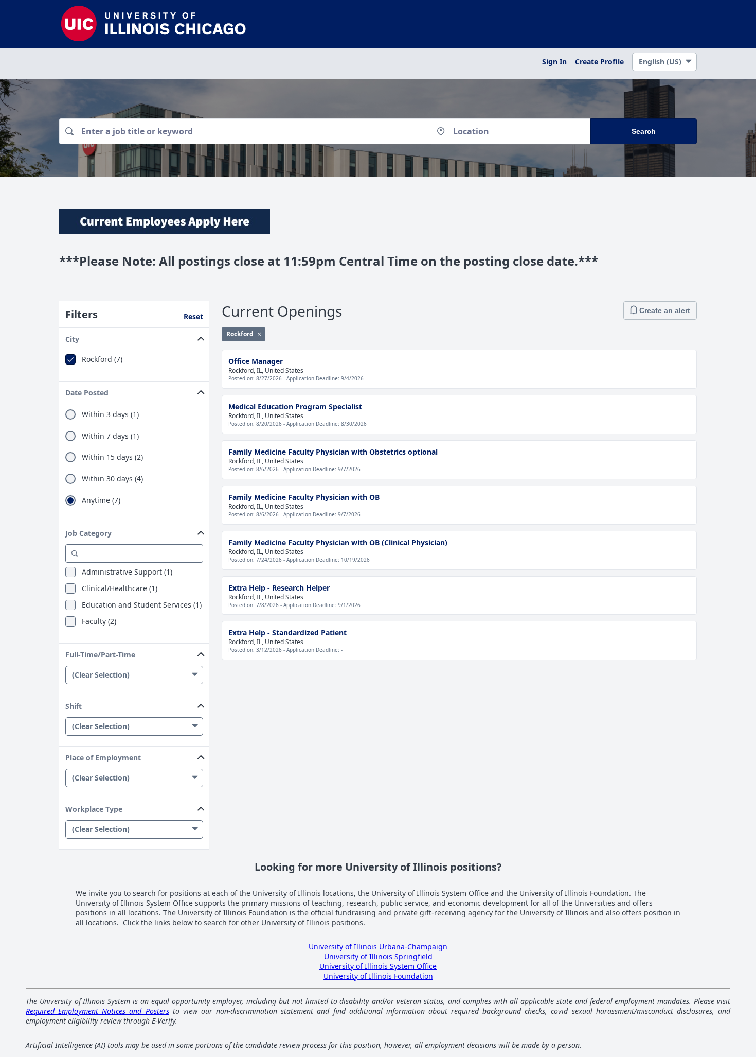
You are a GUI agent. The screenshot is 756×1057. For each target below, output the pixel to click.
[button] (134, 337)
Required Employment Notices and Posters (97, 1011)
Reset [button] (193, 316)
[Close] (259, 334)
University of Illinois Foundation (378, 976)
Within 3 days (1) (110, 414)
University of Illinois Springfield (378, 956)
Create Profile (599, 61)
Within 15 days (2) (112, 457)
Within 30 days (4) (112, 478)
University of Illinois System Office (378, 966)
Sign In (554, 61)
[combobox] (245, 131)
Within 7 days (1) (110, 436)
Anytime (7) (101, 500)
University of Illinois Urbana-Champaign (378, 946)
